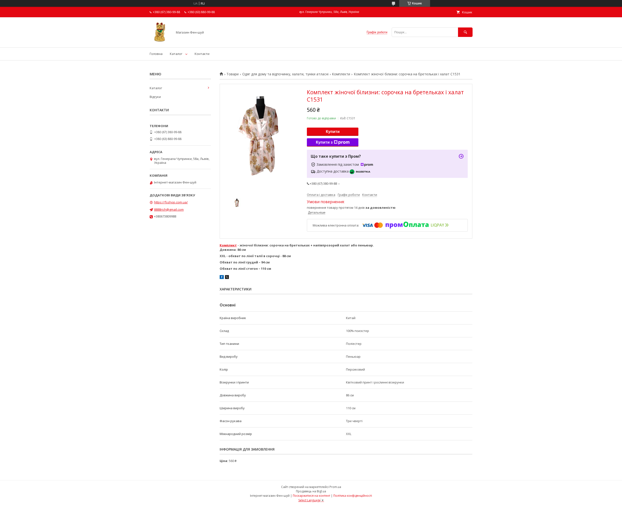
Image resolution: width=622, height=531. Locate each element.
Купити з (324, 142)
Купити (333, 132)
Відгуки (155, 97)
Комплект (228, 245)
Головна (156, 54)
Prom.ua (335, 487)
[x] (227, 278)
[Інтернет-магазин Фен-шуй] (160, 41)
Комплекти (341, 74)
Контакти (202, 54)
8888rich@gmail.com (169, 209)
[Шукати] (465, 32)
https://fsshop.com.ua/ (171, 202)
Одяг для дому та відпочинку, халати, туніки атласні (285, 74)
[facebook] (222, 278)
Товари (232, 74)
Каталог (176, 54)
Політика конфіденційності (352, 496)
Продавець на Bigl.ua (311, 491)
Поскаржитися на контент (311, 496)
